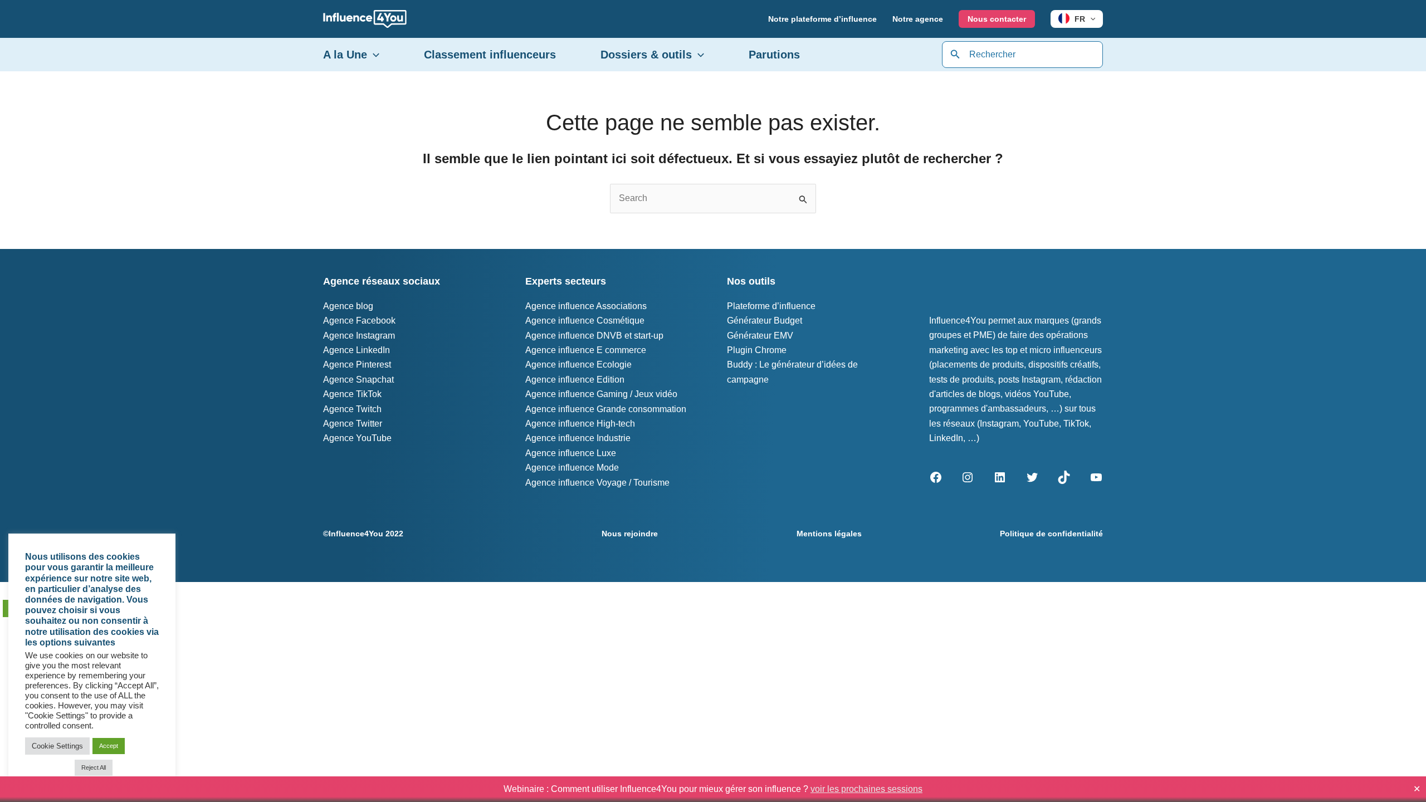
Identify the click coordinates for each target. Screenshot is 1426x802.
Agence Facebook (359, 320)
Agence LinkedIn (356, 350)
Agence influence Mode (572, 467)
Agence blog (348, 306)
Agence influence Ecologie (578, 364)
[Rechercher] (955, 54)
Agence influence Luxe (570, 453)
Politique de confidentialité (1051, 533)
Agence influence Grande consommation (605, 409)
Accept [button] (108, 745)
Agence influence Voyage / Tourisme (597, 482)
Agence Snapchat (358, 379)
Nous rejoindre (630, 533)
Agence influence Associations (586, 306)
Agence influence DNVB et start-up (594, 335)
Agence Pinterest (357, 364)
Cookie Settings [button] (57, 746)
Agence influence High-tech (580, 423)
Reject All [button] (93, 767)
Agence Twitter (352, 423)
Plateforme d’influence (771, 306)
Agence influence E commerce (585, 350)
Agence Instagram (359, 335)
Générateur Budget (764, 320)
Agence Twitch (352, 409)
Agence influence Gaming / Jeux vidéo (601, 394)
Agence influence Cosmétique (584, 320)
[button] (1090, 19)
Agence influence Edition (574, 379)
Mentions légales (829, 533)
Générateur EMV (760, 335)
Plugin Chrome (757, 350)
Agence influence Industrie (578, 438)
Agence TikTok (352, 394)
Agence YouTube (357, 438)
